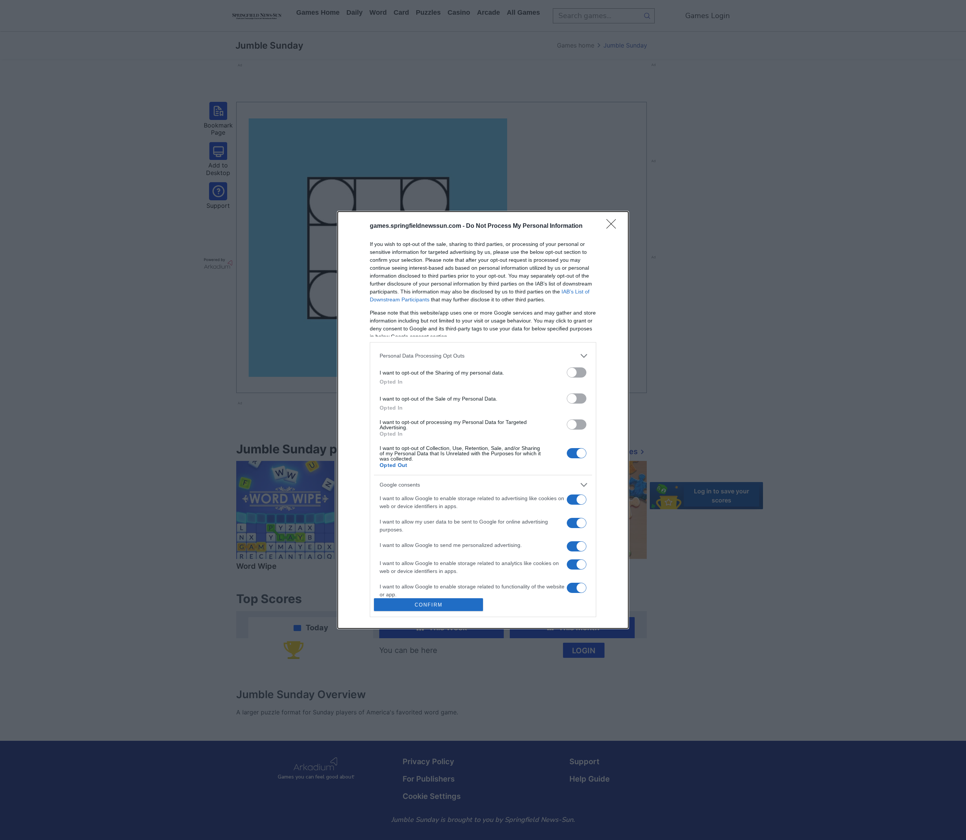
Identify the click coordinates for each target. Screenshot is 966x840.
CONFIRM (429, 605)
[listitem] (483, 356)
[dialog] (483, 420)
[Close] (613, 226)
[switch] (576, 372)
